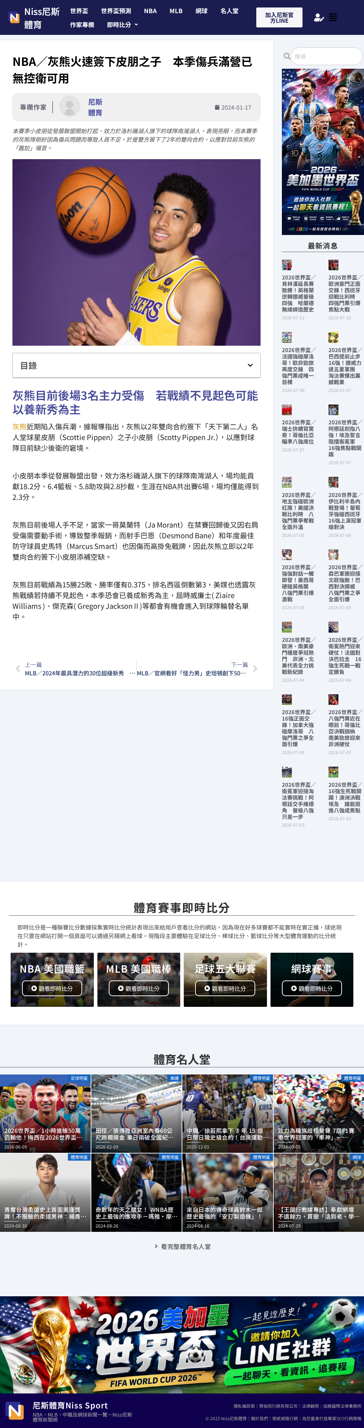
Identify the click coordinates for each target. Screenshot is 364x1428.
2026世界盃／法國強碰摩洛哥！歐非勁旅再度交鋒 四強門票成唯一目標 (299, 366)
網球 (202, 10)
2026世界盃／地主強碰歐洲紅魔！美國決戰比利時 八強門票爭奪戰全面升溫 (299, 510)
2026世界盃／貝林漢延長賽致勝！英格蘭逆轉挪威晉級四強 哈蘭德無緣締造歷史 (299, 293)
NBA (150, 10)
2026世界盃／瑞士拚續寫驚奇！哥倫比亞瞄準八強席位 (299, 431)
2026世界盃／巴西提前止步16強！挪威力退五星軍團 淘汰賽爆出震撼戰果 (345, 366)
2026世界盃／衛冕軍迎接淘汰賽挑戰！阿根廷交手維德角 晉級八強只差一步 (299, 800)
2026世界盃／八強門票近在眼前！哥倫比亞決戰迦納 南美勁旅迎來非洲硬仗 (345, 728)
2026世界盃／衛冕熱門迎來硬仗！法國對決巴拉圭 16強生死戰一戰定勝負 (345, 655)
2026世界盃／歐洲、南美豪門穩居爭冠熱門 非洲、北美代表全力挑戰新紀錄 (299, 655)
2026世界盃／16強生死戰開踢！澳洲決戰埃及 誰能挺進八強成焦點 (345, 797)
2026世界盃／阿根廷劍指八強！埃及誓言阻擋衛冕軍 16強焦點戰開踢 (345, 438)
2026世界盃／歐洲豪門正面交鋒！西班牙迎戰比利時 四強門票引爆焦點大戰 (345, 293)
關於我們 (259, 1418)
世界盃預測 (116, 10)
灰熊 (19, 426)
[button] (122, 24)
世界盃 (79, 10)
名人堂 (229, 10)
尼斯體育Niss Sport (70, 1405)
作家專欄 (82, 24)
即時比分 (119, 24)
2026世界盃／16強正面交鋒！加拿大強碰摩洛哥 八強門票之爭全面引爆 (299, 728)
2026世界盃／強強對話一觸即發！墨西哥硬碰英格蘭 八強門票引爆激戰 (299, 583)
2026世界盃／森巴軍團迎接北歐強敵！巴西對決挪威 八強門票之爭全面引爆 (345, 583)
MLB (176, 10)
